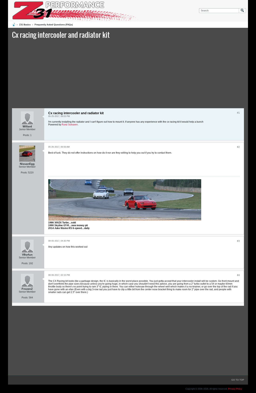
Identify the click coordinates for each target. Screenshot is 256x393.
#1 (238, 112)
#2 (238, 147)
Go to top (237, 380)
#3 (238, 241)
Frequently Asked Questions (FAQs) (54, 24)
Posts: (26, 135)
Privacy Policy (235, 389)
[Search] (242, 10)
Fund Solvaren (70, 124)
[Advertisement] (128, 73)
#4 (238, 275)
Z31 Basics (25, 24)
